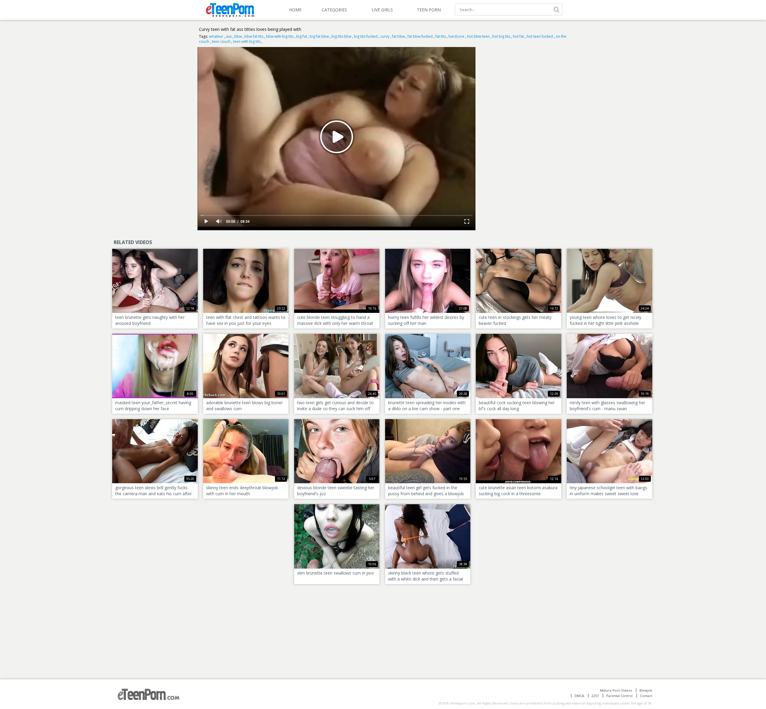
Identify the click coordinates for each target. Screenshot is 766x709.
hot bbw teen (478, 36)
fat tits (440, 36)
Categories (334, 10)
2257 (595, 696)
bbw (238, 36)
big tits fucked (366, 36)
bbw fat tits (253, 36)
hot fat (518, 36)
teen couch (221, 41)
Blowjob (645, 690)
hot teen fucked (540, 36)
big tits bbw (341, 36)
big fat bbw (319, 36)
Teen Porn (429, 10)
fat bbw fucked (420, 36)
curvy (384, 36)
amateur (216, 36)
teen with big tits (247, 41)
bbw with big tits (280, 36)
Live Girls (382, 10)
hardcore (456, 36)
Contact (646, 696)
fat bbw (398, 36)
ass (229, 36)
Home (295, 10)
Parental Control (619, 696)
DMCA (579, 696)
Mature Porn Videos (616, 690)
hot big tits (501, 36)
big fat (301, 36)
